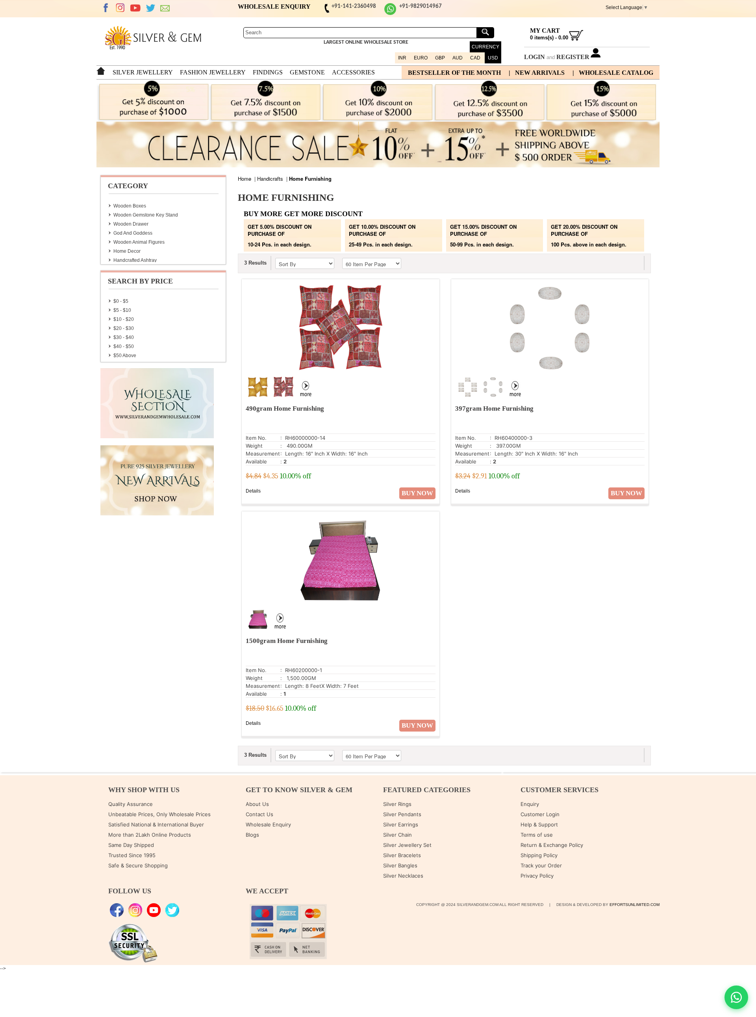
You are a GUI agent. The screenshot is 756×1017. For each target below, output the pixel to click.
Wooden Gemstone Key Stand (145, 215)
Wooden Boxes (129, 206)
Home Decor (127, 251)
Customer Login (540, 814)
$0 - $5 (120, 301)
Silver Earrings (400, 824)
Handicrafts (270, 178)
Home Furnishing (310, 178)
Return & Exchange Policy (552, 845)
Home (244, 178)
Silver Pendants (402, 814)
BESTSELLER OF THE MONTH (454, 72)
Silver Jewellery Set (407, 845)
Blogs (252, 835)
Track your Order (541, 865)
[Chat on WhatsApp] (736, 997)
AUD (457, 58)
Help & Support (539, 824)
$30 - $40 (123, 337)
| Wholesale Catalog (613, 72)
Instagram (120, 8)
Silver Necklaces (403, 876)
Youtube (135, 8)
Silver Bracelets (402, 855)
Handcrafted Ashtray (135, 260)
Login (534, 57)
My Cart (545, 30)
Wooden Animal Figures (139, 242)
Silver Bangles (400, 865)
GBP (440, 58)
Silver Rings (397, 804)
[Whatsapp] (390, 14)
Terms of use (537, 835)
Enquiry (530, 804)
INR (402, 58)
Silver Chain (397, 835)
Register (572, 57)
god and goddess (132, 233)
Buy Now (417, 493)
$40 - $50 (123, 346)
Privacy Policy (537, 876)
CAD (475, 58)
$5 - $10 (122, 310)
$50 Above (124, 355)
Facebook (105, 8)
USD (493, 58)
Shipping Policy (539, 855)
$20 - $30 (123, 328)
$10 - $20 (123, 319)
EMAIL (165, 8)
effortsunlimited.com (635, 904)
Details (253, 491)
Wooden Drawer (130, 224)
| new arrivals (537, 72)
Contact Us (259, 814)
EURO (421, 58)
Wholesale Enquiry (268, 824)
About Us (257, 804)
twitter (150, 8)
